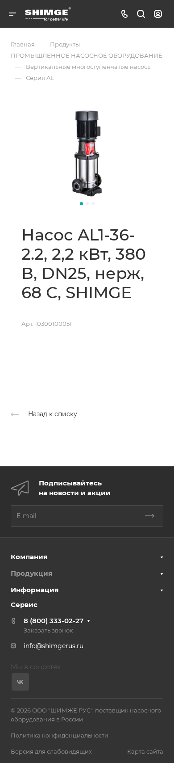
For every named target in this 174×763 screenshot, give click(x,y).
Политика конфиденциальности (59, 735)
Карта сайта (145, 751)
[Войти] (158, 14)
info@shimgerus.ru (53, 646)
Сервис (24, 604)
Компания (29, 556)
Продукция (31, 573)
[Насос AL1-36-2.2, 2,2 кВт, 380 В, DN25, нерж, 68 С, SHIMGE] (87, 153)
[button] (81, 203)
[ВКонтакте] (20, 682)
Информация (34, 590)
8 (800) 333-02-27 (53, 620)
